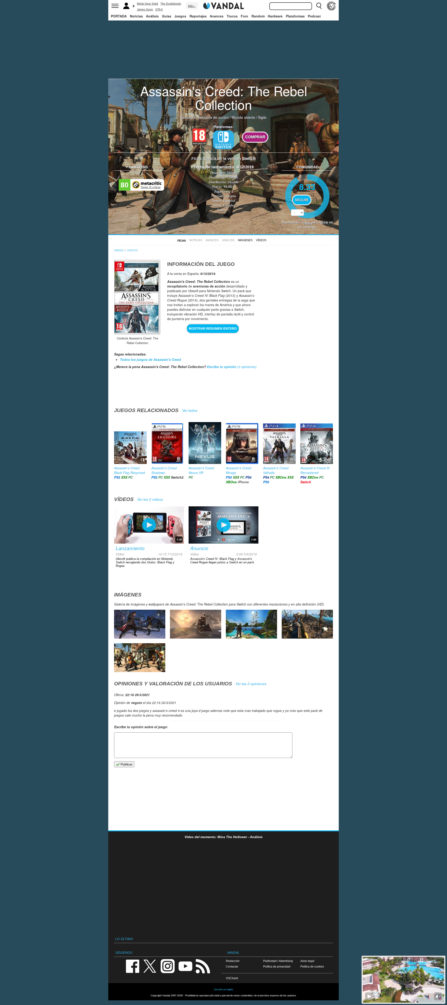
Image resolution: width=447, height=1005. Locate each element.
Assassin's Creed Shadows (164, 470)
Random (258, 16)
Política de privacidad (276, 966)
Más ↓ (192, 6)
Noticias (136, 16)
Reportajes (198, 16)
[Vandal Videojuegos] (223, 5)
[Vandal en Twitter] (149, 965)
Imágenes (245, 240)
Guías (166, 16)
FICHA (181, 240)
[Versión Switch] (223, 140)
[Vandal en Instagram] (167, 965)
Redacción (233, 960)
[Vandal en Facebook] (132, 965)
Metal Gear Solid (147, 3)
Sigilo (262, 117)
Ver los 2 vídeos (150, 499)
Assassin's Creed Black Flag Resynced (129, 470)
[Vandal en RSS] (202, 965)
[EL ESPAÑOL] (331, 5)
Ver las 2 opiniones (251, 683)
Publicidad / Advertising (278, 960)
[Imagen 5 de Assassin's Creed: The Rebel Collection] (195, 624)
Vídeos (261, 240)
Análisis (152, 16)
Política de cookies (312, 966)
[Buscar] (319, 6)
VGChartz (232, 978)
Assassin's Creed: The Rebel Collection (223, 97)
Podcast (314, 16)
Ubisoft (232, 173)
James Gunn (145, 9)
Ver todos (189, 410)
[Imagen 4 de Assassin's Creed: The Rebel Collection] (251, 624)
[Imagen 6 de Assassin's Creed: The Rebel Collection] (139, 624)
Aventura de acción (213, 117)
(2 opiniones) (246, 366)
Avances (217, 16)
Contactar (232, 966)
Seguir (301, 200)
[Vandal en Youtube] (185, 965)
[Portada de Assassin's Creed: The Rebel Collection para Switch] (137, 297)
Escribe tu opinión (221, 366)
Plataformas (295, 16)
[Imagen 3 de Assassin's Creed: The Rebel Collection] (307, 624)
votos (307, 224)
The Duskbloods (170, 3)
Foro (244, 16)
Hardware (275, 16)
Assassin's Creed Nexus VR (201, 470)
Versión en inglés (223, 989)
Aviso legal (307, 960)
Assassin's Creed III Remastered (314, 470)
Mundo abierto (243, 117)
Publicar (126, 764)
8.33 (307, 187)
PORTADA (119, 16)
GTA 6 (159, 9)
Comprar (255, 137)
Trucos (232, 16)
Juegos (180, 16)
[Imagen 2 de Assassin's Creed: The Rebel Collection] (139, 657)
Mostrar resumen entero (213, 328)
